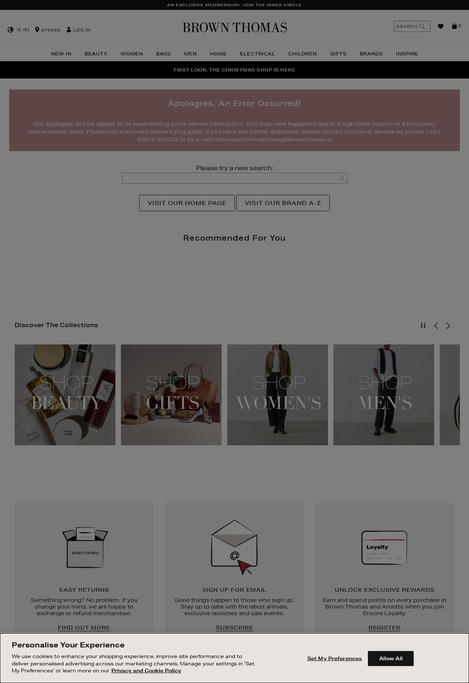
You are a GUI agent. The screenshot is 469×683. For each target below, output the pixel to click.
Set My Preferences (334, 658)
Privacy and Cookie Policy (146, 670)
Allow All (391, 658)
